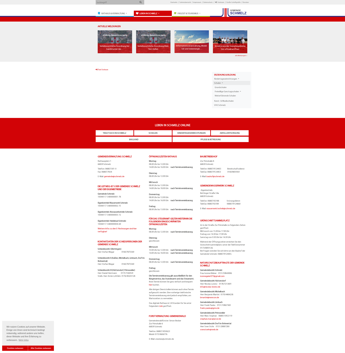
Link (161, 306)
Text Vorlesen (103, 69)
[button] (140, 2)
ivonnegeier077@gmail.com (212, 276)
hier (150, 284)
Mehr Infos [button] (24, 340)
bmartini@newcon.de (209, 297)
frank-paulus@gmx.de (209, 308)
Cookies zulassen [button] (15, 348)
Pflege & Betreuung (211, 139)
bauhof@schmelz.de (215, 176)
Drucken (246, 2)
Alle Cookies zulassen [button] (41, 348)
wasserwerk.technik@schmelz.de (220, 208)
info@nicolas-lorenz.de (210, 286)
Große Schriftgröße (233, 2)
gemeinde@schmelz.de (114, 176)
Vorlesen (220, 2)
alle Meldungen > (241, 55)
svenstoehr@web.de (209, 329)
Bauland (133, 139)
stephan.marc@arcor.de (210, 318)
